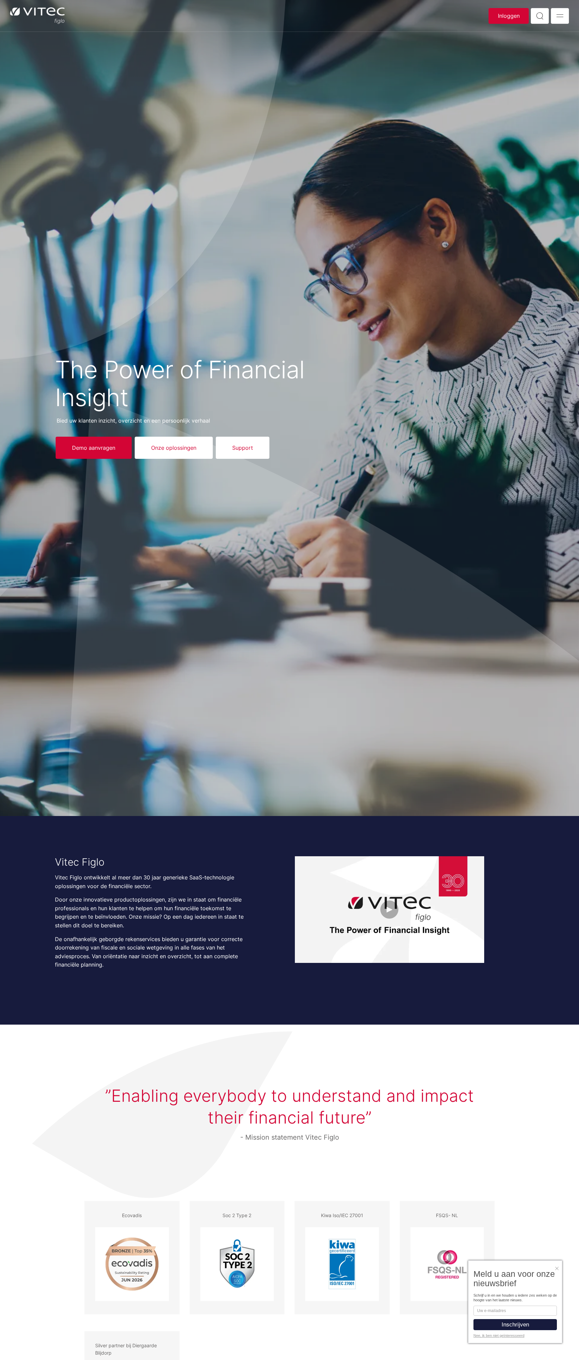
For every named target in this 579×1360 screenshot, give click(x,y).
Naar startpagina (37, 15)
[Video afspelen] (389, 909)
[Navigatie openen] (560, 16)
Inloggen (509, 15)
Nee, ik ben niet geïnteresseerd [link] (498, 1336)
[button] (558, 1267)
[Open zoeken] (540, 16)
